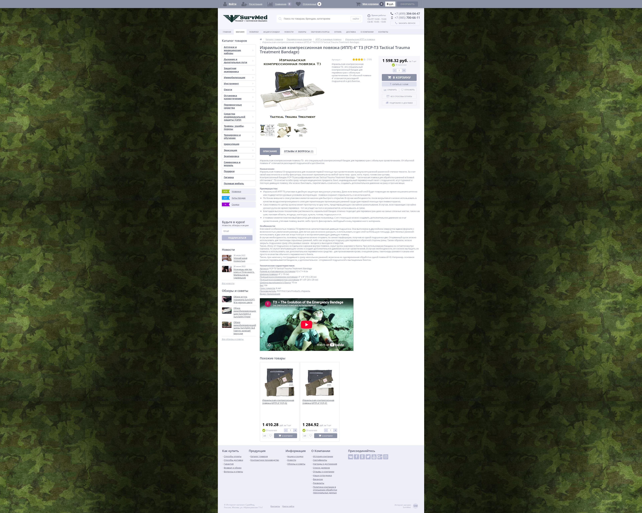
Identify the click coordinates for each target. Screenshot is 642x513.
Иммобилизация (234, 77)
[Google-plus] (379, 456)
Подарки (229, 171)
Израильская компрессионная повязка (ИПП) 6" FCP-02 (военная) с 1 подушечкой (278, 403)
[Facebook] (356, 456)
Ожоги (228, 89)
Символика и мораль (232, 164)
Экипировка (231, 156)
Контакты (383, 32)
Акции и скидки (271, 32)
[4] (361, 59)
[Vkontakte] (350, 456)
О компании (367, 32)
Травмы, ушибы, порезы (234, 127)
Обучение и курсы (320, 32)
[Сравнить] (264, 435)
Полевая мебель (234, 183)
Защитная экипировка (231, 70)
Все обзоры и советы (233, 339)
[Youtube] (374, 456)
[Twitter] (368, 456)
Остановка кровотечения (232, 97)
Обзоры (302, 32)
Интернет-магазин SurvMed (406, 506)
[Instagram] (385, 456)
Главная (227, 32)
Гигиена (229, 177)
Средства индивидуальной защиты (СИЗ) (234, 116)
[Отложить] (270, 435)
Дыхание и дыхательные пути (235, 61)
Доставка (351, 32)
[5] (364, 59)
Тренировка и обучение (232, 136)
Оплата (337, 32)
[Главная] (261, 39)
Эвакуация (230, 150)
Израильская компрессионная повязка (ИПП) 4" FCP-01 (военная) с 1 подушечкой (318, 403)
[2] (356, 59)
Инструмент (231, 83)
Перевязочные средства (233, 106)
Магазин (240, 32)
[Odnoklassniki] (362, 456)
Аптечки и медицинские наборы (232, 50)
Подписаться (237, 237)
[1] (353, 59)
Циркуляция (231, 144)
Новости (288, 32)
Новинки (253, 32)
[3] (359, 59)
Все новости (228, 283)
